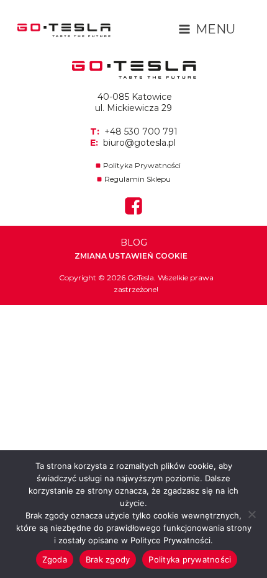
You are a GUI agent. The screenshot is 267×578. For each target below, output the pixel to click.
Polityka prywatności (189, 559)
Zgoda (54, 559)
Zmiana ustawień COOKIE (131, 255)
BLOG (133, 242)
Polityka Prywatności (142, 165)
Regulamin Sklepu (137, 179)
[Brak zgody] (251, 514)
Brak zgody (108, 559)
